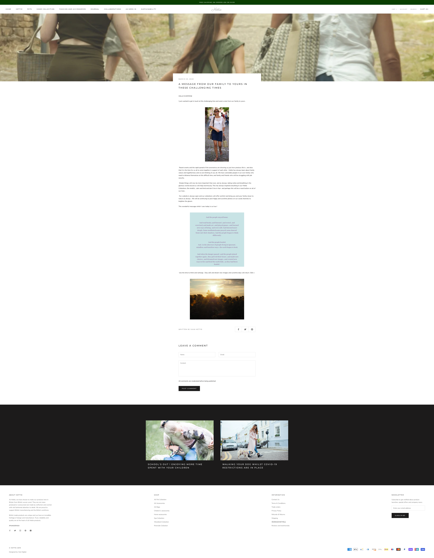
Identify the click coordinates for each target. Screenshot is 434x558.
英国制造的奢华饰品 (279, 522)
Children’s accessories (161, 511)
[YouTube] (30, 530)
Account (403, 9)
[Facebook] (10, 530)
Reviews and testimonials (281, 526)
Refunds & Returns (278, 514)
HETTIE (19, 9)
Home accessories (160, 514)
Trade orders (276, 507)
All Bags (157, 507)
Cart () (424, 9)
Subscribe (400, 515)
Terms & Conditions (278, 503)
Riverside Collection (161, 526)
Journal (95, 9)
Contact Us (275, 499)
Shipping (275, 518)
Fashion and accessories (72, 9)
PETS (29, 9)
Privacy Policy (276, 511)
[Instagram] (20, 530)
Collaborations (112, 9)
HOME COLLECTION (46, 9)
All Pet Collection (160, 499)
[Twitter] (15, 530)
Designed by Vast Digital (17, 552)
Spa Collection (159, 518)
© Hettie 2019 (15, 548)
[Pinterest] (25, 530)
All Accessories (159, 503)
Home (8, 9)
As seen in (131, 9)
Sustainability (148, 9)
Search (413, 9)
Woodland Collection (161, 522)
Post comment (189, 388)
